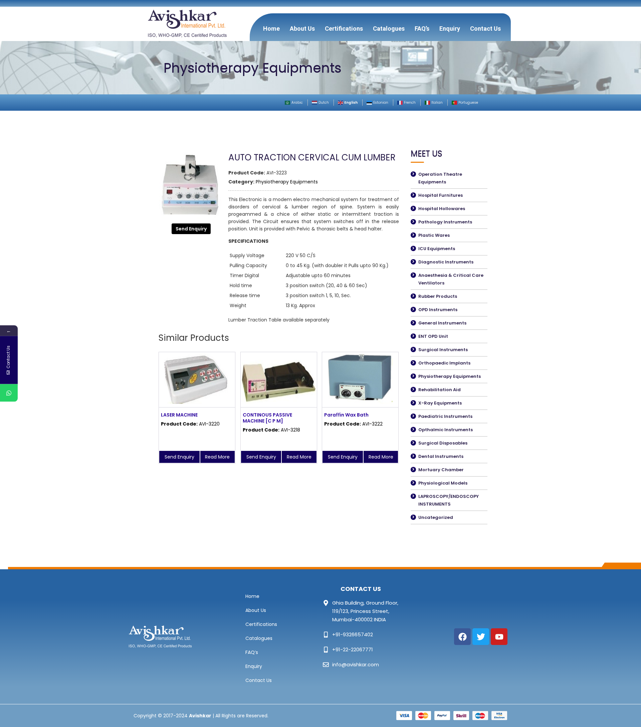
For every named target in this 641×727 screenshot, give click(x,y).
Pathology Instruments (445, 222)
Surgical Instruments (443, 349)
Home (271, 28)
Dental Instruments (440, 456)
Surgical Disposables (442, 443)
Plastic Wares (434, 235)
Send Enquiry (191, 228)
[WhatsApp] (9, 393)
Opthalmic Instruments (445, 430)
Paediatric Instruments (445, 416)
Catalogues (389, 28)
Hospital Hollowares (441, 208)
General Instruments (442, 323)
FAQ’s (422, 28)
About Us (302, 28)
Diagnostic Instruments (445, 262)
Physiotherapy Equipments (287, 181)
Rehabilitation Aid (439, 390)
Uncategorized (435, 517)
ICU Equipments (436, 248)
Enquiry (449, 28)
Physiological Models (442, 483)
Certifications (344, 28)
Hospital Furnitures (440, 195)
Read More (217, 457)
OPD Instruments (437, 309)
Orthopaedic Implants (444, 363)
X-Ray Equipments (440, 403)
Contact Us (485, 28)
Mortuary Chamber (441, 470)
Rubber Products (437, 296)
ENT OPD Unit (433, 336)
